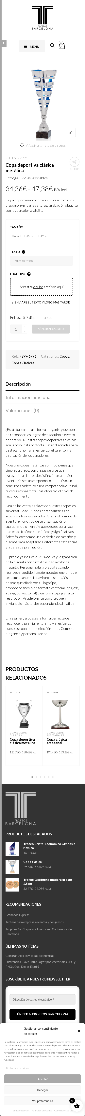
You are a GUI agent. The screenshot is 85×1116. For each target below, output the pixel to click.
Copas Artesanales (55, 734)
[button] (79, 1031)
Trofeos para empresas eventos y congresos (35, 922)
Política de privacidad (41, 1110)
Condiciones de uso (63, 1110)
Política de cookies (20, 1110)
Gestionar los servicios (17, 1067)
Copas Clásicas (22, 363)
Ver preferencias (42, 1101)
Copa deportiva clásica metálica (22, 741)
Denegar (42, 1090)
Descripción (18, 383)
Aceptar (43, 1079)
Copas (64, 356)
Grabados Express (17, 915)
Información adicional (29, 397)
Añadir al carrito (51, 329)
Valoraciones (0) (22, 410)
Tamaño (16, 227)
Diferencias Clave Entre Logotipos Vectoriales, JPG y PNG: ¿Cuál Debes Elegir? (41, 964)
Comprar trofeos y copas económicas (30, 955)
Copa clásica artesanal (57, 741)
